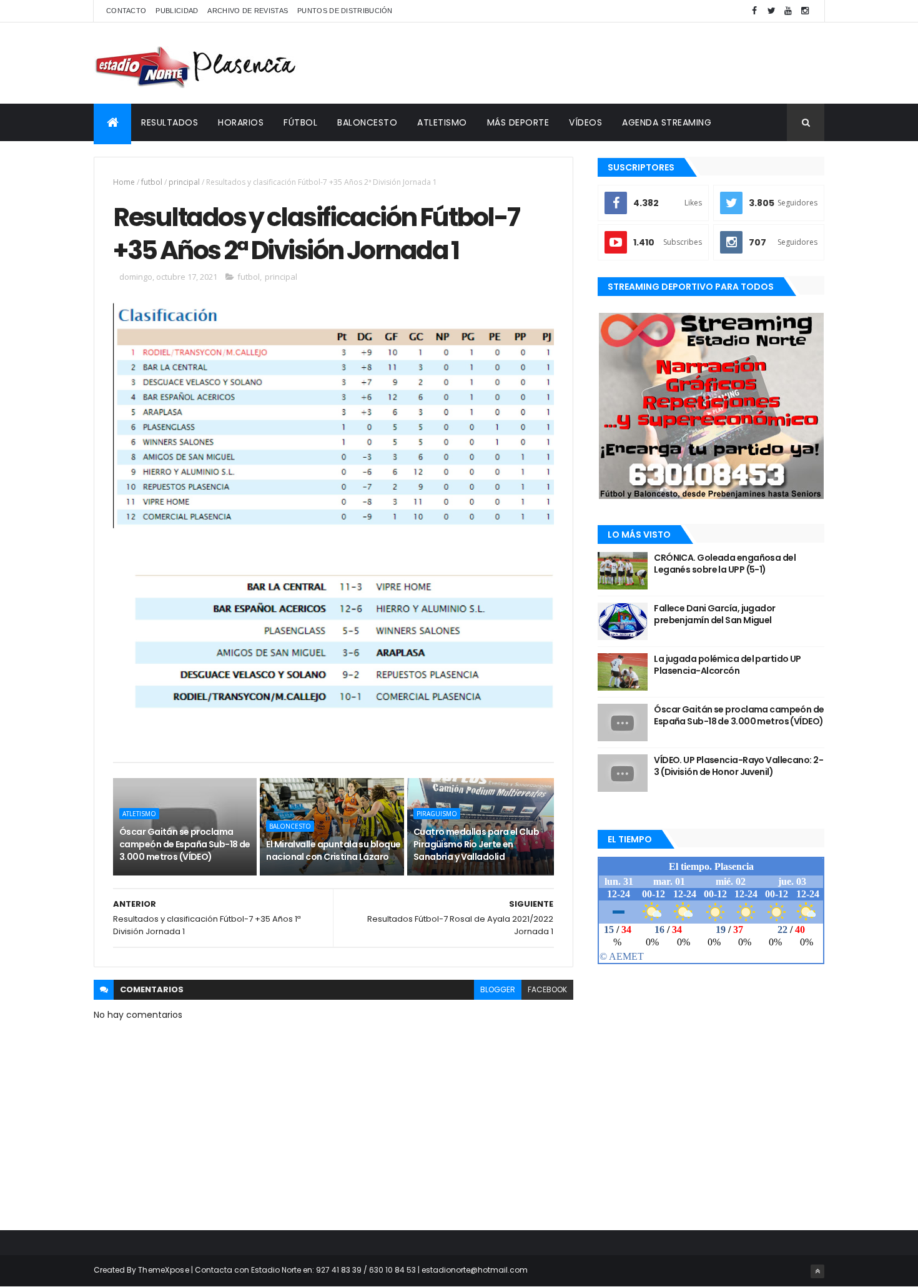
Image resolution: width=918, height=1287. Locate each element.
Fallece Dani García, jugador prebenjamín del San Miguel (714, 614)
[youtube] (788, 11)
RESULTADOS (169, 122)
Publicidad (176, 10)
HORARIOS (241, 122)
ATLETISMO (442, 122)
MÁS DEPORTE (518, 122)
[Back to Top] (817, 1271)
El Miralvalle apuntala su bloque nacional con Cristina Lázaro (333, 850)
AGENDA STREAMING (666, 122)
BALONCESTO (367, 122)
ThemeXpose (163, 1270)
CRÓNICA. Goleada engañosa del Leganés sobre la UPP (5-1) (725, 563)
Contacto (126, 10)
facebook (547, 989)
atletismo (139, 813)
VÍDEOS (585, 122)
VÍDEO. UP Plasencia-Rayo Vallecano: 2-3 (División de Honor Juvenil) (738, 766)
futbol (151, 182)
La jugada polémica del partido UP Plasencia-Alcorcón (727, 665)
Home (124, 182)
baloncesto (290, 826)
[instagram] (805, 11)
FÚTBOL (300, 122)
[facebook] (754, 11)
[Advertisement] (597, 63)
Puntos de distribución (345, 10)
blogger (497, 989)
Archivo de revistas (247, 10)
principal (184, 182)
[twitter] (771, 11)
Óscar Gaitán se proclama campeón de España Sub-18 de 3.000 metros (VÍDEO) (184, 844)
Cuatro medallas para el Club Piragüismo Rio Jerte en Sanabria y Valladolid (476, 844)
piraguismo (437, 813)
